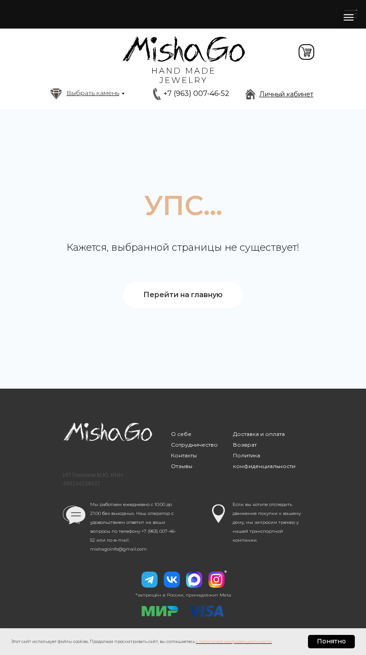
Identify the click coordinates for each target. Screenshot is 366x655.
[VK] (172, 580)
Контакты (184, 455)
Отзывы (181, 466)
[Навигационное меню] (349, 17)
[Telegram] (149, 580)
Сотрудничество (194, 444)
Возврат (245, 444)
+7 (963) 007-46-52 (196, 93)
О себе (181, 434)
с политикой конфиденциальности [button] (234, 641)
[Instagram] (216, 580)
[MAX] (194, 580)
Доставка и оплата (259, 434)
